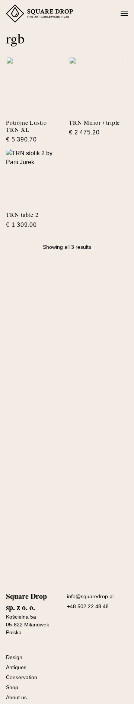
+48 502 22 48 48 (88, 606)
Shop (12, 687)
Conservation (21, 677)
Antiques (16, 667)
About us (16, 697)
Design (14, 657)
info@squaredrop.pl (90, 596)
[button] (124, 14)
